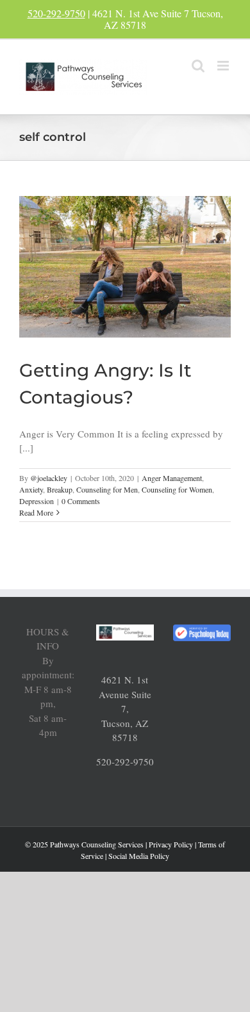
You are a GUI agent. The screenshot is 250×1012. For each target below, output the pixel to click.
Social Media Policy (138, 856)
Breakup (59, 489)
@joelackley (48, 478)
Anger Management (172, 478)
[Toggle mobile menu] (224, 65)
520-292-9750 (56, 13)
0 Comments (81, 501)
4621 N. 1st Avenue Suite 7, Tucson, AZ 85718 (125, 708)
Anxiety (31, 489)
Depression (36, 501)
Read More (36, 512)
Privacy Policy (171, 844)
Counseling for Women (177, 489)
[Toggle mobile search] (198, 65)
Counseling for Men (107, 489)
